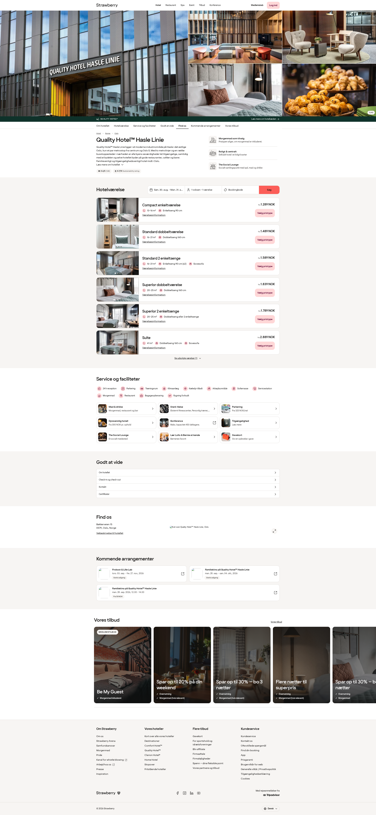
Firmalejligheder (201, 758)
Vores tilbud (231, 126)
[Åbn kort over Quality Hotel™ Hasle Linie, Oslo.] (274, 531)
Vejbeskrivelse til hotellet (109, 533)
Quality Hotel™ (153, 750)
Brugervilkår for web (252, 764)
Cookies (245, 778)
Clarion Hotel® (152, 755)
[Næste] (135, 237)
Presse (100, 769)
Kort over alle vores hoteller (159, 736)
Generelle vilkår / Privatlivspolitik (258, 769)
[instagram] (184, 793)
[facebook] (177, 793)
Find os (182, 126)
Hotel (98, 133)
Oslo (116, 133)
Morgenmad (103, 750)
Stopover (150, 764)
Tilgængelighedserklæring (255, 774)
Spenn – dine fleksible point (208, 763)
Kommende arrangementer (205, 126)
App (243, 755)
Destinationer (152, 741)
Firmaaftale (199, 754)
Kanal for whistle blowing (110, 759)
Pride (99, 755)
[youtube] (198, 793)
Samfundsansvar (105, 745)
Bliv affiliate (199, 749)
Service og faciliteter (144, 126)
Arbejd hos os (103, 764)
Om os (99, 736)
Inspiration (102, 774)
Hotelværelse (121, 126)
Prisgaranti (247, 759)
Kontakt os (246, 741)
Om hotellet (102, 126)
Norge (107, 133)
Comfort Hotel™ (153, 745)
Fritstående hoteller (155, 769)
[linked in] (191, 793)
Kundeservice (248, 736)
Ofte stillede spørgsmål (253, 745)
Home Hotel (151, 759)
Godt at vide (167, 126)
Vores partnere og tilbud (206, 768)
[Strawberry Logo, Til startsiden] (107, 5)
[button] (117, 237)
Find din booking (250, 750)
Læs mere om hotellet (108, 164)
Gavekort (198, 736)
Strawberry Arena (105, 741)
